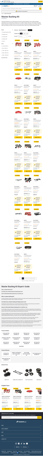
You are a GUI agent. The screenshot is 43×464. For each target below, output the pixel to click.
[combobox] (22, 36)
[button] (21, 1)
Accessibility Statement (5, 452)
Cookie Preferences (13, 452)
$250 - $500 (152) (5, 52)
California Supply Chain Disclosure (36, 451)
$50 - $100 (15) (5, 48)
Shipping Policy (3, 451)
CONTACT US (3, 439)
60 (27, 33)
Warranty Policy (9, 451)
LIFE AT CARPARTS (4, 428)
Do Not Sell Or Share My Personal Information (34, 452)
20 (21, 33)
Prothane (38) (5, 36)
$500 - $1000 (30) (5, 55)
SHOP (2, 425)
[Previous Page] (20, 278)
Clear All (30, 30)
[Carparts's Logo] (6, 6)
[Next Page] (35, 278)
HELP (2, 432)
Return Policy (15, 451)
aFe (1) (4, 41)
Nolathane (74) (5, 34)
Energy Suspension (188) (7, 32)
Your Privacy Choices (23, 452)
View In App (40, 1)
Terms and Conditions (27, 451)
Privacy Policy (20, 451)
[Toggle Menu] (2, 6)
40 (24, 33)
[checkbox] (1, 32)
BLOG (2, 435)
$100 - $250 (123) (5, 50)
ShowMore (21, 346)
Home (2, 13)
